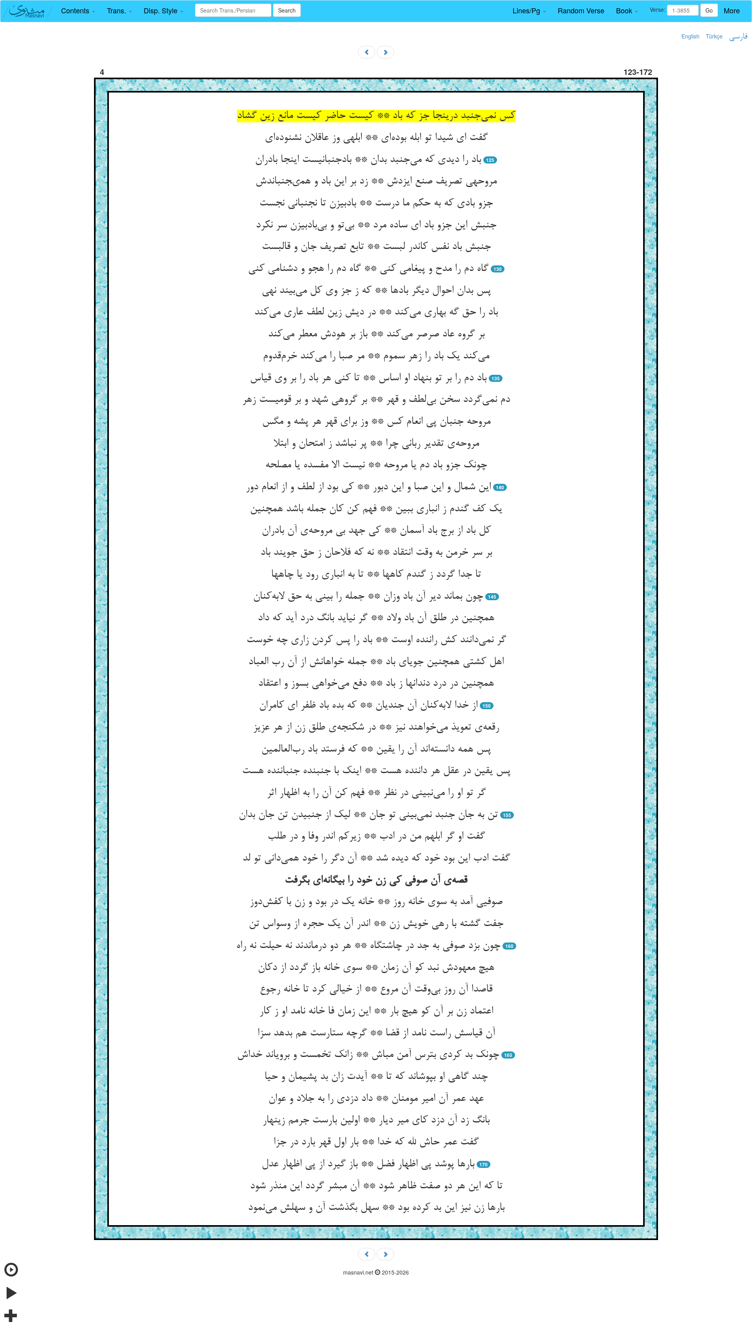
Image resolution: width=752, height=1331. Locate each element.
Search (287, 10)
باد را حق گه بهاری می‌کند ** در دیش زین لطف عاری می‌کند (376, 312)
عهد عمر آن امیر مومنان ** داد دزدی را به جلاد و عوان (376, 1099)
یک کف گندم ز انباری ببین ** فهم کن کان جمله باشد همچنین (376, 509)
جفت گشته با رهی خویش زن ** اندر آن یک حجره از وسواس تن (376, 924)
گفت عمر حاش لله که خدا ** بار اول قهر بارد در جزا (376, 1142)
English (691, 36)
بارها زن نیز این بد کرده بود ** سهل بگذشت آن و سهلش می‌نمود (376, 1208)
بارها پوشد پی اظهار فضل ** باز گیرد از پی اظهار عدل (368, 1164)
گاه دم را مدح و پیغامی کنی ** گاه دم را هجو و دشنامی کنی (368, 269)
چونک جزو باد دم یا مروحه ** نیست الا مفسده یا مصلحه (376, 465)
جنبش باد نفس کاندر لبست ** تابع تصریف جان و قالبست (376, 247)
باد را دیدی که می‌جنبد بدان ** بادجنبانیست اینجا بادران (368, 160)
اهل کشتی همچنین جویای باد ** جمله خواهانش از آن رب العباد (376, 662)
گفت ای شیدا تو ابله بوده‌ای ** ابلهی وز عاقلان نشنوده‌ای (376, 138)
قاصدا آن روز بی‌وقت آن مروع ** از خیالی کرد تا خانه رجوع (376, 989)
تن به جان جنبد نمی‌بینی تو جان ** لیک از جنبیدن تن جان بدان (368, 815)
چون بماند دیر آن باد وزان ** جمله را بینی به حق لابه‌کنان (368, 596)
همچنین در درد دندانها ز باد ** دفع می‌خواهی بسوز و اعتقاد (376, 683)
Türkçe (714, 36)
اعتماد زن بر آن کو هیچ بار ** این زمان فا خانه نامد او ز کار (376, 1011)
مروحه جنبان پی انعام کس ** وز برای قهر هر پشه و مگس (376, 422)
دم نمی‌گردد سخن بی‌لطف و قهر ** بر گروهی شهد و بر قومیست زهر (376, 400)
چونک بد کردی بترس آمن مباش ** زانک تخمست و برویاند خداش (368, 1055)
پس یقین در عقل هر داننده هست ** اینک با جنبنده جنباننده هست (376, 771)
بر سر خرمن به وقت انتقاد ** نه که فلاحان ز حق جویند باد (376, 553)
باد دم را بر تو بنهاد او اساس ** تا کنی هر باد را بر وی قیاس (368, 378)
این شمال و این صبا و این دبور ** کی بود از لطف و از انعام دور (368, 487)
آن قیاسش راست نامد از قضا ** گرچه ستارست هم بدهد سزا (376, 1033)
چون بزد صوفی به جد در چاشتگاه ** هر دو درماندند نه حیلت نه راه (368, 946)
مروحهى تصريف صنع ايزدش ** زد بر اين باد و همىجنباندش (376, 181)
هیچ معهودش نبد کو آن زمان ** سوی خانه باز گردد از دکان (376, 968)
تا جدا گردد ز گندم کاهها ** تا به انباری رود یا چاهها (376, 574)
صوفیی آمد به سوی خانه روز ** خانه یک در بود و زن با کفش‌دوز (376, 902)
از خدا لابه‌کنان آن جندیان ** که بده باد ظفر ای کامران (368, 705)
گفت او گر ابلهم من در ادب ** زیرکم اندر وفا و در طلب (376, 836)
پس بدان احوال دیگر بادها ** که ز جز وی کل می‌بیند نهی (376, 291)
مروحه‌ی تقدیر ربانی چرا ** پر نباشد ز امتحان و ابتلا (376, 444)
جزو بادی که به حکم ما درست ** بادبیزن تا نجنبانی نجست (376, 203)
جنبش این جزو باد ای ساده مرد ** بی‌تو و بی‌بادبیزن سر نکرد (376, 225)
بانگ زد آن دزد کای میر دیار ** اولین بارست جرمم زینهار (376, 1120)
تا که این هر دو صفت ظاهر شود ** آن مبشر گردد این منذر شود (376, 1186)
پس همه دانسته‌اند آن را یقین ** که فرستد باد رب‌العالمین (376, 749)
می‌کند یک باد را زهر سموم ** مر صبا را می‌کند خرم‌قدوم (376, 356)
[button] (78, 10)
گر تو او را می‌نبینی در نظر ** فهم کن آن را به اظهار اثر (376, 793)
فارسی (738, 37)
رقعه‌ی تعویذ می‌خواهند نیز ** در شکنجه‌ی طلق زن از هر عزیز (376, 727)
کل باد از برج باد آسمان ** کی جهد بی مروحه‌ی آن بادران (376, 531)
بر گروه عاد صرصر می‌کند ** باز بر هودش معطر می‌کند (376, 334)
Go (709, 10)
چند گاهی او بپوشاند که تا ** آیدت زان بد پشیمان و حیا (376, 1077)
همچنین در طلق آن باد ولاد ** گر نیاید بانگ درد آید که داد (376, 618)
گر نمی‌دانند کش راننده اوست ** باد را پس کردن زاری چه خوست (376, 640)
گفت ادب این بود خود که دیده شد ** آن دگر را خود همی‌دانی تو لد (376, 858)
